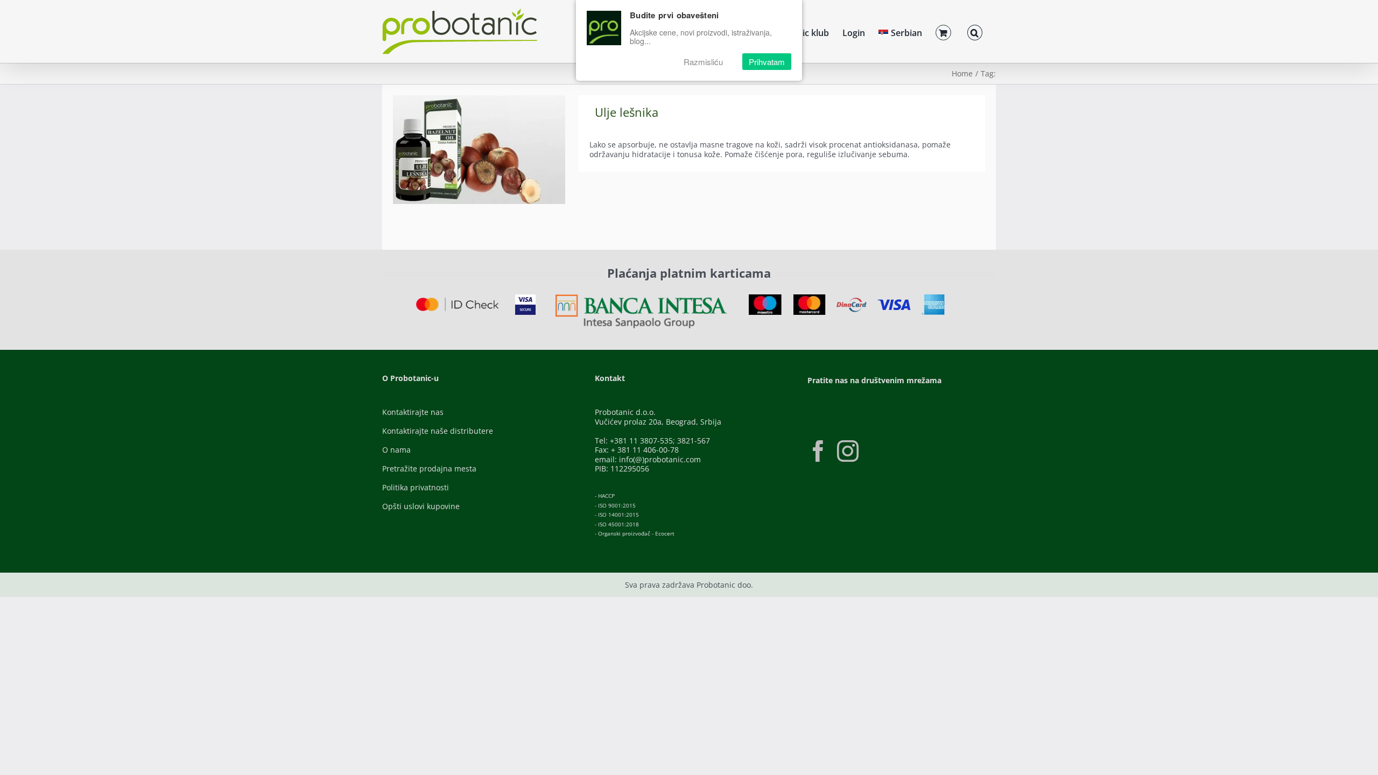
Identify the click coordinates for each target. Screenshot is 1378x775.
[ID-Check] (457, 301)
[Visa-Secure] (525, 298)
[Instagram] (848, 451)
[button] (974, 31)
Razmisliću (703, 61)
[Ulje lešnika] (479, 149)
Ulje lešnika (626, 112)
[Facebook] (818, 451)
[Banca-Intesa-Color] (641, 298)
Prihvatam (767, 61)
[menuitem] (900, 31)
